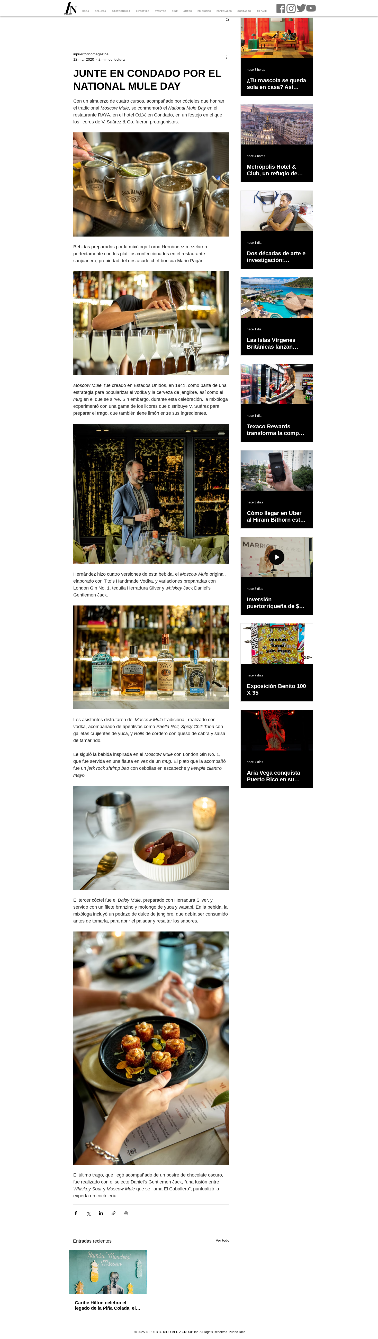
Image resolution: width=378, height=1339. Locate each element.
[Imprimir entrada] (126, 1213)
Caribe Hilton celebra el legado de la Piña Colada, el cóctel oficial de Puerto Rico (106, 1305)
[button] (227, 19)
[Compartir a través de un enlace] (113, 1213)
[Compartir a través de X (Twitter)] (88, 1213)
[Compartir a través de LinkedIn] (100, 1213)
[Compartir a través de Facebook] (75, 1213)
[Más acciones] (226, 57)
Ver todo (222, 1240)
